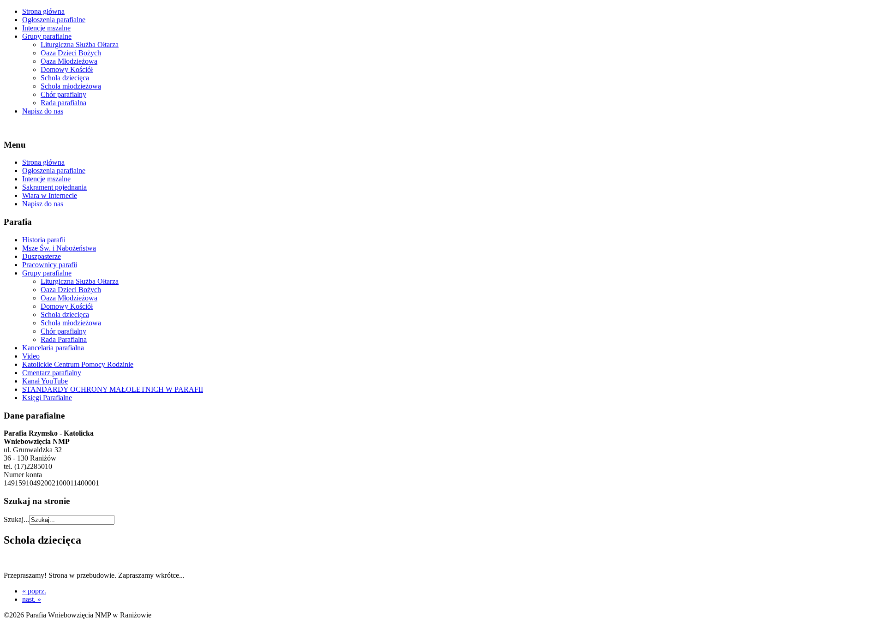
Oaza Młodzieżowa (69, 61)
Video (31, 356)
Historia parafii (44, 240)
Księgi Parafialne (47, 397)
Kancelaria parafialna (53, 348)
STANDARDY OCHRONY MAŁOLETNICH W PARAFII (112, 389)
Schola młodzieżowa (71, 86)
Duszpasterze (41, 256)
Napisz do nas (42, 111)
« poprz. (34, 591)
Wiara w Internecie (49, 195)
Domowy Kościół (67, 69)
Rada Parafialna (64, 339)
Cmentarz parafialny (51, 373)
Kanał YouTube (45, 381)
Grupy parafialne (47, 36)
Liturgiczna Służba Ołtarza (80, 44)
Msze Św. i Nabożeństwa (59, 248)
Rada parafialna (63, 103)
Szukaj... (16, 519)
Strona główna (43, 11)
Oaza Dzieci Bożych (71, 53)
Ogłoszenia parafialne (53, 20)
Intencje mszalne (46, 28)
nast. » (31, 599)
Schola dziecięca (65, 78)
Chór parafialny (63, 94)
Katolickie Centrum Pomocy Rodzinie (77, 364)
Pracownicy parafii (49, 265)
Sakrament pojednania (54, 187)
